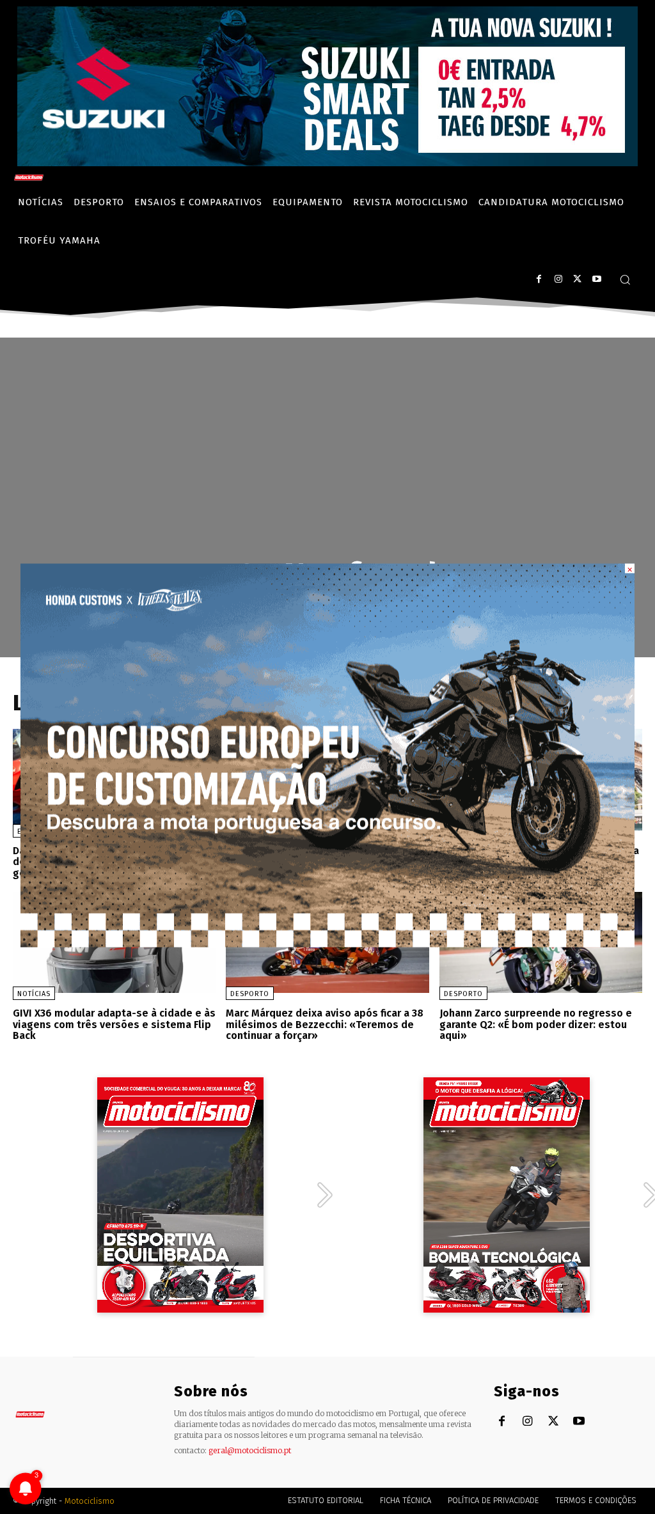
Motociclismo (89, 1501)
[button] (625, 279)
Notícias (34, 994)
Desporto (249, 994)
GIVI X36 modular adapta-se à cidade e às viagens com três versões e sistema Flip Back (114, 1024)
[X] (577, 279)
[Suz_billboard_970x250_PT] (327, 162)
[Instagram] (558, 279)
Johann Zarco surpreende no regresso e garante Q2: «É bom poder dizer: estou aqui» (535, 1024)
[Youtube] (596, 279)
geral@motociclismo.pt (250, 1450)
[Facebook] (539, 279)
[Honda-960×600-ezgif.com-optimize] (327, 944)
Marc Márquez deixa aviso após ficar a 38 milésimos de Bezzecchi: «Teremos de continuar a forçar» (324, 1024)
